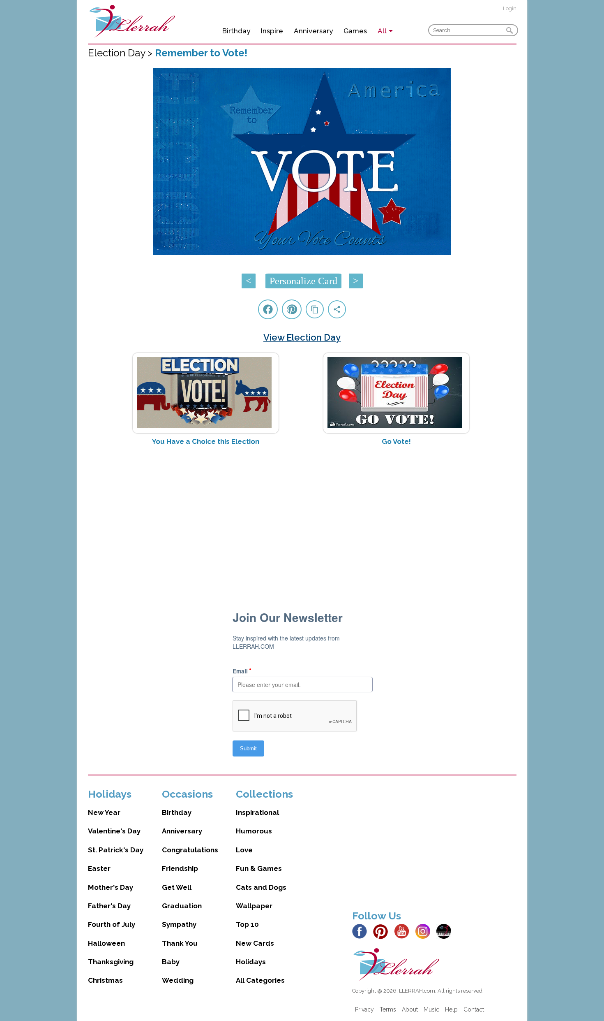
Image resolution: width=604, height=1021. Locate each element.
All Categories (260, 980)
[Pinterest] (382, 931)
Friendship (180, 868)
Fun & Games (259, 868)
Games (355, 31)
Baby (171, 962)
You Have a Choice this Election (205, 441)
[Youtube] (404, 931)
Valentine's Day (114, 831)
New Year (104, 812)
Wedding (178, 980)
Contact (473, 1009)
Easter (99, 868)
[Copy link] (315, 309)
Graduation (182, 906)
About (410, 1009)
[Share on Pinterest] (292, 309)
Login (509, 8)
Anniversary (313, 31)
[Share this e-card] (337, 309)
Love (244, 850)
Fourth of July (111, 924)
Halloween (106, 943)
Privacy (364, 1009)
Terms (388, 1009)
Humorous (254, 831)
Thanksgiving (111, 962)
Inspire (272, 31)
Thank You (180, 943)
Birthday (236, 31)
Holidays (251, 962)
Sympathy (179, 924)
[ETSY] (446, 931)
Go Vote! (396, 441)
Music (431, 1009)
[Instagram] (425, 931)
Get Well (176, 887)
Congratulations (190, 850)
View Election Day (302, 337)
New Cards (255, 943)
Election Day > (121, 53)
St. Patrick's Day (115, 850)
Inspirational (257, 812)
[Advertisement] (302, 517)
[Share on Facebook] (268, 309)
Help (451, 1009)
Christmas (105, 980)
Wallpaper (254, 906)
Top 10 (247, 924)
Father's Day (109, 906)
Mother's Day (110, 887)
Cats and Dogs (261, 887)
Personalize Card (303, 281)
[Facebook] (361, 931)
